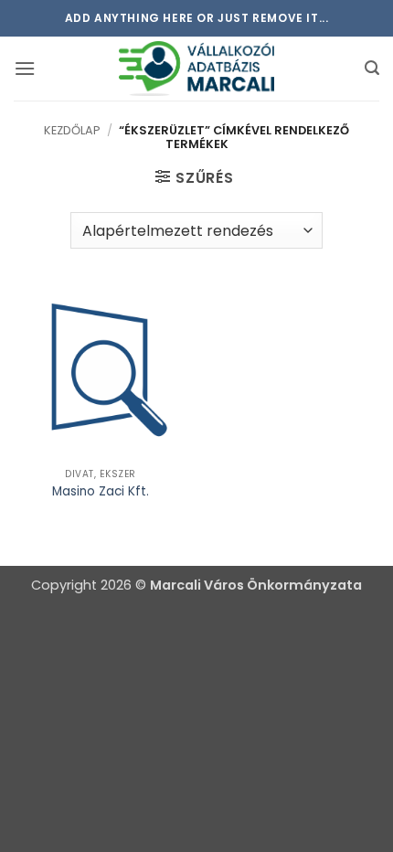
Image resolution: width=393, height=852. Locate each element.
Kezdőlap (72, 130)
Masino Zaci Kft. (100, 492)
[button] (25, 68)
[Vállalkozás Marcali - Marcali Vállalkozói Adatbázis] (196, 69)
